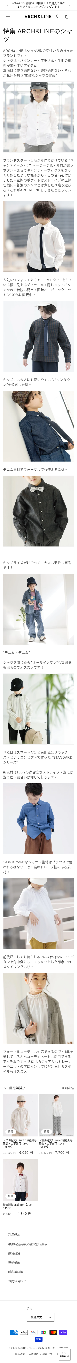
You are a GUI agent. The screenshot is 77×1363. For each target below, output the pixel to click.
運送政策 (47, 1354)
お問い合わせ (17, 1281)
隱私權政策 (15, 1272)
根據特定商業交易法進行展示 (27, 1244)
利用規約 (14, 1234)
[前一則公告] (7, 5)
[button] (8, 16)
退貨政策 (14, 1253)
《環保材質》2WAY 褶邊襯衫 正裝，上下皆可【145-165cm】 (56, 1143)
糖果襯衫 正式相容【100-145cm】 (18, 1206)
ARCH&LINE (25, 1348)
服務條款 (34, 1354)
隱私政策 (20, 1354)
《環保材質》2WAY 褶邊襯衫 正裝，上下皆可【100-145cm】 (20, 1143)
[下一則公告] (69, 5)
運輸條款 (14, 1262)
